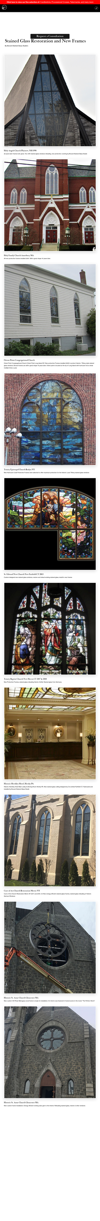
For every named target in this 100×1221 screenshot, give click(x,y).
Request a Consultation (50, 36)
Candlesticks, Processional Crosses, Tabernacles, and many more (50, 2)
